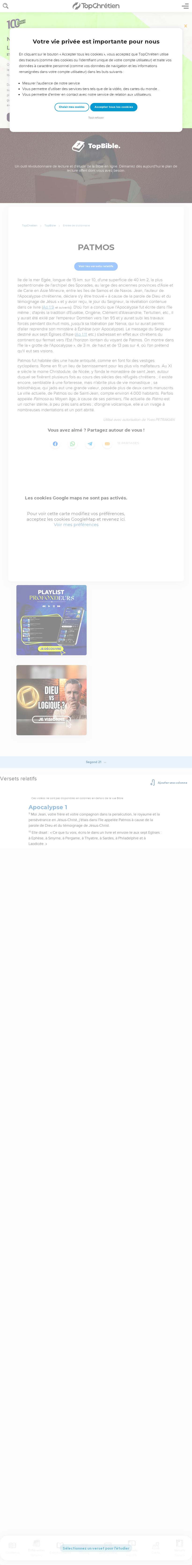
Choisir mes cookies (72, 107)
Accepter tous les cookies (114, 107)
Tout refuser (96, 117)
